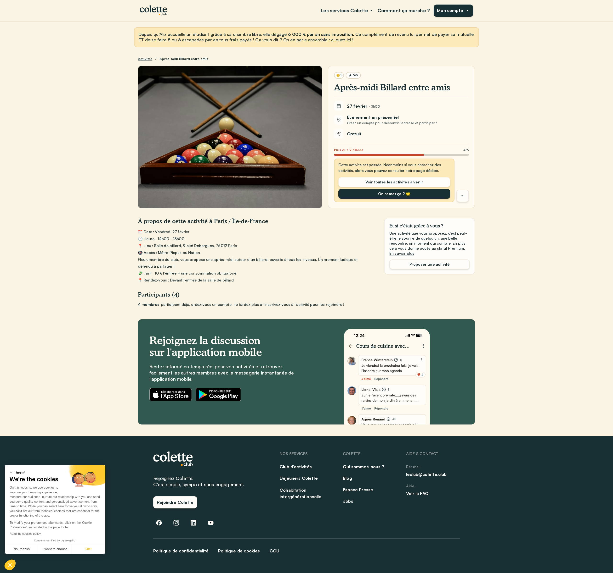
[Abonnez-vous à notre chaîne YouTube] (210, 523)
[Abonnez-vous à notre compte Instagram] (176, 523)
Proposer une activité (429, 264)
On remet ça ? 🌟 (394, 193)
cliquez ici (341, 39)
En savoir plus (401, 253)
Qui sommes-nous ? (363, 466)
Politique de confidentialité (181, 550)
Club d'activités (296, 466)
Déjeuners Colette (299, 478)
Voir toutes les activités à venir (394, 182)
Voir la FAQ (417, 493)
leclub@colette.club (426, 474)
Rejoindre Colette (175, 502)
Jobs (348, 501)
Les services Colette (344, 10)
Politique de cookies (239, 550)
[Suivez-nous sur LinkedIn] (193, 523)
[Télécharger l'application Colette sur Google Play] (218, 394)
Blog (347, 478)
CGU (275, 550)
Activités (145, 59)
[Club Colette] (154, 10)
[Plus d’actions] (462, 196)
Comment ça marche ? (404, 10)
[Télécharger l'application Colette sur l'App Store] (170, 394)
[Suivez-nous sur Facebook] (159, 523)
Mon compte (450, 10)
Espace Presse (358, 489)
